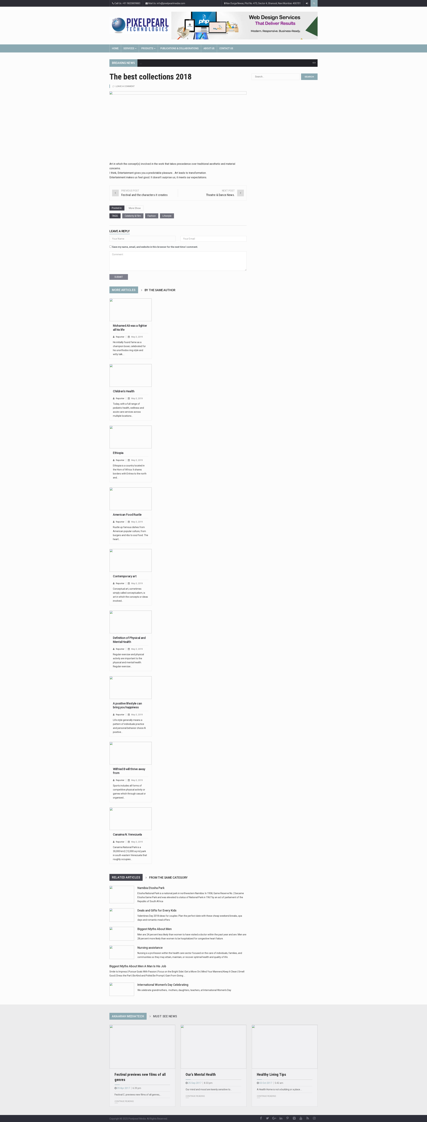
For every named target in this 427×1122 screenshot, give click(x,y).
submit (118, 277)
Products (147, 48)
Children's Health (123, 391)
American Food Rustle (127, 514)
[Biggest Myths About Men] (121, 933)
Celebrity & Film (133, 216)
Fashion (152, 216)
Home (115, 48)
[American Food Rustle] (131, 498)
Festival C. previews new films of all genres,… (138, 1094)
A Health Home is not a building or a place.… (279, 1089)
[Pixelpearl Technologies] (140, 25)
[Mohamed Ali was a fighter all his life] (131, 309)
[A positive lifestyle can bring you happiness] (131, 687)
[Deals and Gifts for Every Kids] (121, 915)
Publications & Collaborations (179, 48)
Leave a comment (125, 86)
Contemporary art (124, 576)
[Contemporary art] (131, 560)
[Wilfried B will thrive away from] (131, 753)
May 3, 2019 (137, 337)
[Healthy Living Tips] (284, 1047)
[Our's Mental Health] (213, 1047)
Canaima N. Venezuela (127, 834)
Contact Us (226, 48)
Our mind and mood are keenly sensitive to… (209, 1089)
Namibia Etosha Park (150, 888)
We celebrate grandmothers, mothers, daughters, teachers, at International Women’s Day (184, 990)
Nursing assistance (150, 947)
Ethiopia (118, 453)
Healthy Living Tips (271, 1074)
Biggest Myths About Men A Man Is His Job (137, 966)
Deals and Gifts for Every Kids (156, 910)
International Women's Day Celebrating (162, 984)
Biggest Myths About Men (154, 929)
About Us (209, 48)
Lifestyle (166, 216)
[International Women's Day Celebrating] (121, 989)
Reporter (120, 337)
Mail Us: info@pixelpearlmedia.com (166, 3)
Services (129, 48)
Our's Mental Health (201, 1074)
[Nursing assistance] (121, 952)
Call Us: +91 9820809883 (127, 3)
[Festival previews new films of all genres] (142, 1047)
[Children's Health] (131, 375)
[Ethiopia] (131, 437)
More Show (135, 208)
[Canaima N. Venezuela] (131, 818)
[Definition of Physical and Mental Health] (131, 622)
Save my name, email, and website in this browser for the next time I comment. (155, 247)
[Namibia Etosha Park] (121, 894)
